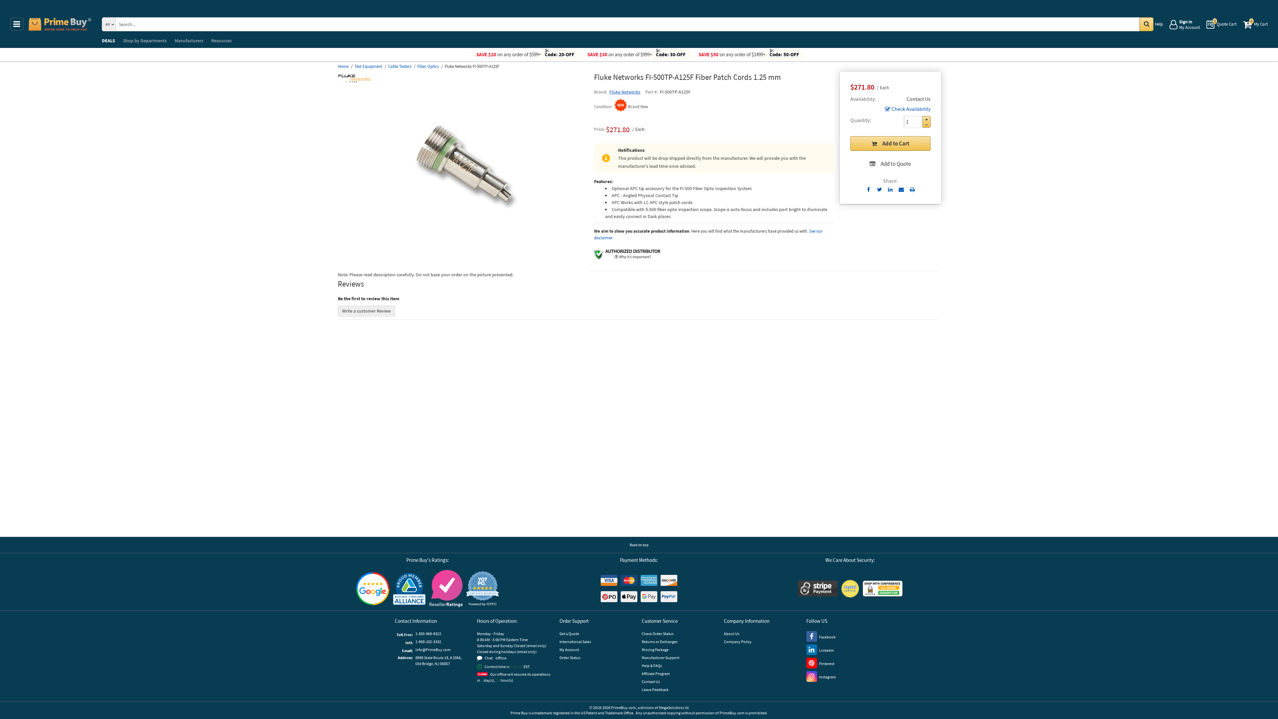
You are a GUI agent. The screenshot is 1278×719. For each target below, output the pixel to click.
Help (1159, 24)
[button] (926, 119)
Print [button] (912, 189)
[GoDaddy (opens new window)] (883, 589)
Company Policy (737, 641)
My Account (569, 649)
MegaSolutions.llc (674, 707)
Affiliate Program (656, 673)
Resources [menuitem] (221, 41)
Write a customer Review (366, 311)
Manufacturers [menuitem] (189, 41)
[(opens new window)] (463, 251)
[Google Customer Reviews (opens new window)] (372, 588)
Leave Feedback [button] (655, 689)
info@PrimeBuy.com (433, 649)
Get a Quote (569, 633)
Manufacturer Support (660, 657)
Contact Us (651, 681)
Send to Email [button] (901, 189)
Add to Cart (895, 143)
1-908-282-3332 (428, 641)
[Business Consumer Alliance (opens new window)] (409, 588)
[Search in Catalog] (1147, 24)
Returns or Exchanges (660, 641)
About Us (732, 633)
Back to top (639, 544)
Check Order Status (658, 633)
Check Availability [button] (911, 109)
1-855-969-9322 (428, 633)
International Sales (575, 641)
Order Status (569, 657)
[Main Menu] (16, 24)
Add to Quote (896, 163)
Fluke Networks (624, 92)
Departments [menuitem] (145, 41)
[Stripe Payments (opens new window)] (818, 589)
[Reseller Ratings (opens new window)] (446, 588)
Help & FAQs (652, 665)
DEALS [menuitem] (108, 41)
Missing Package (655, 649)
